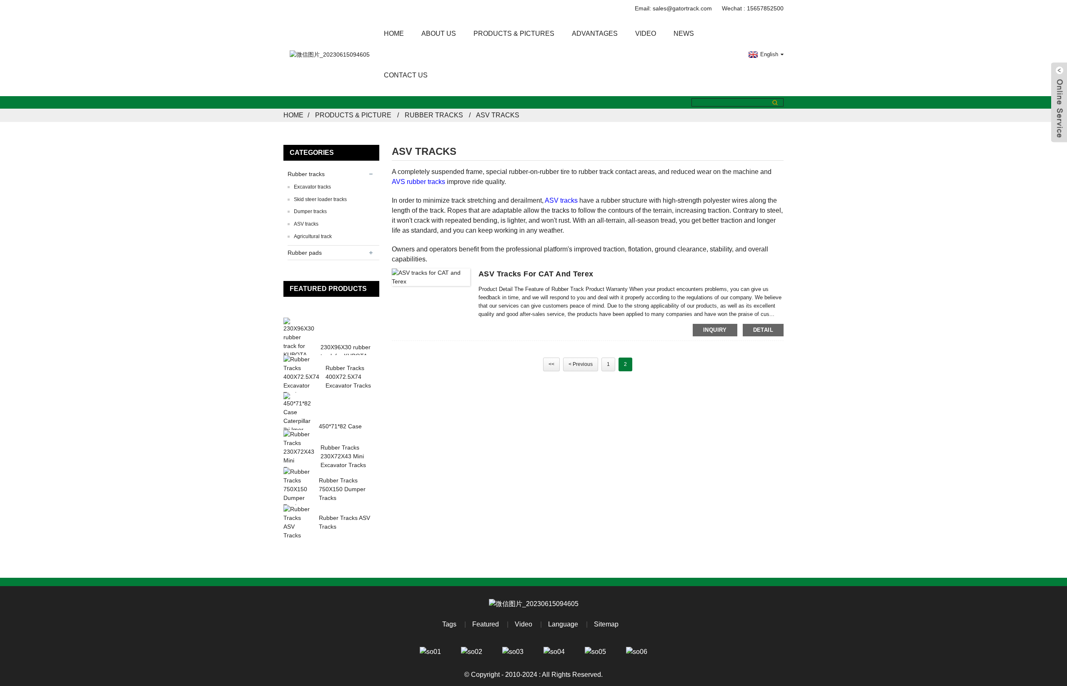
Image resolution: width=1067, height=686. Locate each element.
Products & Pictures (513, 33)
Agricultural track (313, 236)
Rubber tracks (434, 115)
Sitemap (606, 624)
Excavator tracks (312, 187)
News (684, 33)
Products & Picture (353, 115)
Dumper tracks (310, 211)
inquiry (715, 330)
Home (394, 33)
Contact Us (406, 75)
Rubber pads (305, 252)
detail (763, 330)
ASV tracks (497, 115)
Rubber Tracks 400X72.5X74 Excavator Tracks (348, 377)
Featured (485, 624)
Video (645, 33)
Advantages (595, 33)
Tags (449, 624)
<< (551, 364)
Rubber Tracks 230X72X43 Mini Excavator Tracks (343, 456)
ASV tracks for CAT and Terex (536, 274)
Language (563, 624)
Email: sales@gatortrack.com (673, 8)
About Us (438, 33)
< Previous (581, 364)
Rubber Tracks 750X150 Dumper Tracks (342, 489)
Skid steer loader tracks (320, 199)
